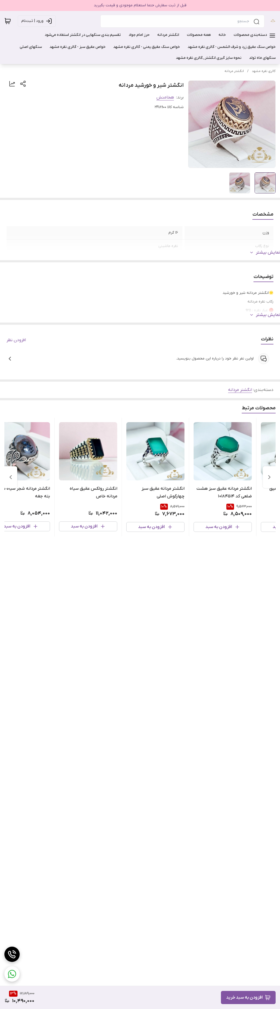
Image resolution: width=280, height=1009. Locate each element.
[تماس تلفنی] (12, 954)
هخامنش (165, 97)
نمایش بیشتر (268, 252)
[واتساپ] (12, 974)
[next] (10, 477)
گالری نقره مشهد (264, 71)
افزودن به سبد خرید (244, 997)
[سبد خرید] (7, 21)
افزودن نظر (16, 340)
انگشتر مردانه (234, 71)
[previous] (269, 477)
